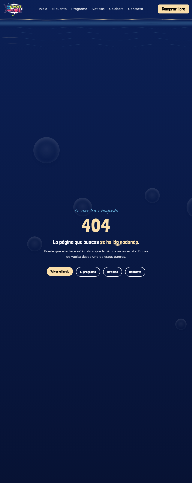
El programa (88, 272)
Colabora (116, 9)
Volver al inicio (59, 271)
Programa (79, 9)
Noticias (98, 9)
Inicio (43, 9)
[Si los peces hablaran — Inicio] (13, 8)
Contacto (135, 9)
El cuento (59, 9)
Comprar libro (173, 9)
